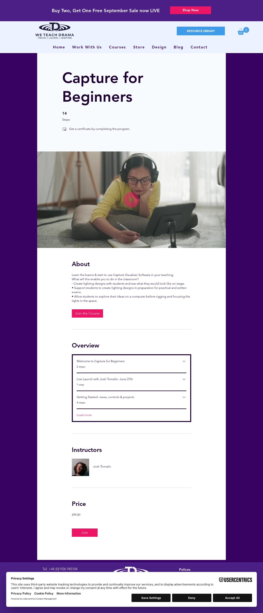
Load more (84, 415)
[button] (243, 31)
